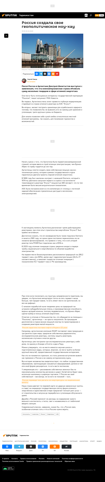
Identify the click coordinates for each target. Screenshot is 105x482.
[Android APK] (8, 468)
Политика (42, 441)
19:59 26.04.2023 (27, 31)
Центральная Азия (22, 441)
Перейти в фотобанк (46, 69)
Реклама (41, 458)
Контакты (14, 458)
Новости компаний (53, 458)
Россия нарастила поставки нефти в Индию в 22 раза (44, 327)
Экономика (53, 441)
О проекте (5, 458)
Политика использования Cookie (13, 461)
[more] (6, 36)
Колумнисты (26, 414)
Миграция (73, 441)
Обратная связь (70, 461)
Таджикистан (7, 441)
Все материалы (31, 81)
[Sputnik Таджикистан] (10, 17)
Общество (64, 441)
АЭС (57, 414)
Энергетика (50, 414)
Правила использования (28, 458)
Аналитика (35, 414)
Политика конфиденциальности (72, 458)
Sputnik (25, 69)
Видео (99, 441)
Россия (43, 414)
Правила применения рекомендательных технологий (44, 461)
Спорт (92, 441)
